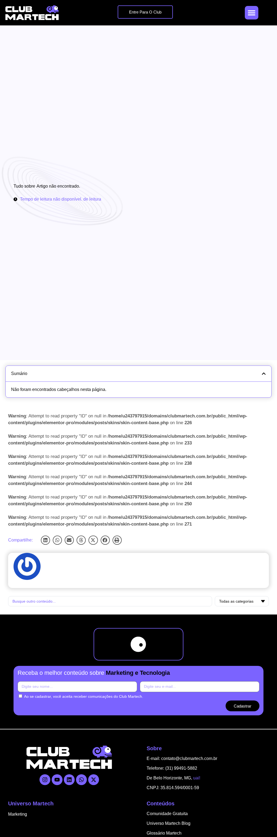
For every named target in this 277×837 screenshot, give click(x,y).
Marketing (17, 814)
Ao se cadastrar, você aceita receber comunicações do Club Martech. (83, 696)
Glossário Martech (164, 833)
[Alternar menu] (251, 12)
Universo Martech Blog (168, 823)
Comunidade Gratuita (167, 813)
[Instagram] (44, 779)
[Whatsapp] (81, 779)
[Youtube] (57, 779)
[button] (45, 540)
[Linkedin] (69, 779)
